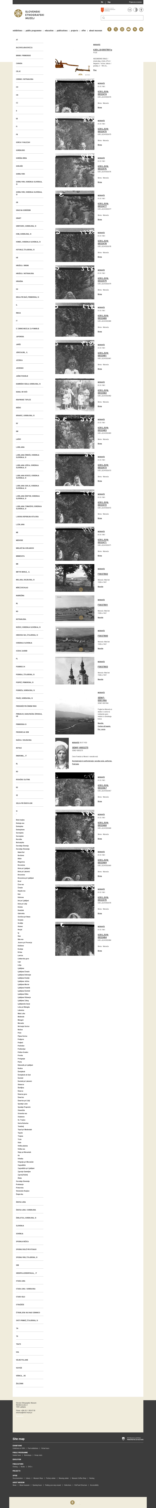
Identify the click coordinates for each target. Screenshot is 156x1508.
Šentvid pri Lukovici (25, 1081)
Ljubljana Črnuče (24, 972)
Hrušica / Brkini (22, 266)
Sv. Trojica (21, 1120)
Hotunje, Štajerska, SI (25, 250)
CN (17, 95)
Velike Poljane (22, 1360)
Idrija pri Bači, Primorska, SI (27, 297)
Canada (19, 63)
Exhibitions (17, 1446)
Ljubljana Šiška (23, 994)
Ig (18, 933)
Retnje (19, 748)
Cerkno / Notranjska (24, 79)
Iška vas (20, 939)
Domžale (21, 910)
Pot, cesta (101, 729)
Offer (15, 1476)
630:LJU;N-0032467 (103, 786)
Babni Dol (21, 852)
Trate (18, 1344)
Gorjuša (20, 920)
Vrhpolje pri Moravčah (25, 1162)
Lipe (19, 962)
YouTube (128, 28)
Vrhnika (20, 1159)
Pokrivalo (75, 764)
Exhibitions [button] (17, 30)
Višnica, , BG (21, 1376)
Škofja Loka (21, 1202)
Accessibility (94, 1485)
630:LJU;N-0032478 (103, 242)
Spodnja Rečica (22, 1242)
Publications (18, 1464)
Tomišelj (21, 1126)
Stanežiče (21, 1110)
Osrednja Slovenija (24, 643)
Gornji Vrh (20, 174)
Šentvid (20, 1078)
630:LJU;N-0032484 (103, 936)
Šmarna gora (22, 1094)
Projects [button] (74, 30)
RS (17, 787)
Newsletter (19, 1416)
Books (23, 1467)
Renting (91, 1478)
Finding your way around (53, 1485)
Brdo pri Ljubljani (24, 868)
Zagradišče (22, 1165)
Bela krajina (20, 820)
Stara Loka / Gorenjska (25, 1289)
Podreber (21, 1046)
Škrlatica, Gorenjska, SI (26, 1218)
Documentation (18, 1478)
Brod (19, 881)
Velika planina (23, 1146)
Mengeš (20, 1020)
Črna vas (21, 884)
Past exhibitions (33, 1448)
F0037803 (103, 666)
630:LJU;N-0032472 (103, 503)
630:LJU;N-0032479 (103, 279)
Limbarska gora (23, 959)
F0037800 (103, 636)
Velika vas (21, 1149)
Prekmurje (20, 1184)
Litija (19, 965)
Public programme (20, 1453)
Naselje (100, 587)
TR (17, 1336)
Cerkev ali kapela (104, 726)
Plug (94, 70)
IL (16, 305)
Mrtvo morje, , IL (23, 572)
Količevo (21, 946)
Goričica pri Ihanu (24, 917)
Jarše (18, 344)
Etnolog (15, 1467)
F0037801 (103, 605)
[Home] (30, 20)
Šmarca (20, 1091)
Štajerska (19, 1194)
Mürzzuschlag (22, 588)
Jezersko (19, 368)
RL (17, 764)
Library (28, 1478)
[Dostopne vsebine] (141, 10)
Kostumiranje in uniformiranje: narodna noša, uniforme (92, 761)
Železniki (19, 1384)
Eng (109, 2)
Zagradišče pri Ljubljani (26, 1168)
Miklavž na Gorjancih (25, 548)
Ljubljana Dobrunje (24, 975)
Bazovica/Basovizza (24, 48)
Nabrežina (20, 596)
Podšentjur (22, 1049)
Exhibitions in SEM (19, 1448)
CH (17, 87)
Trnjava (20, 1136)
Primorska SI (21, 724)
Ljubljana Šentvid (24, 991)
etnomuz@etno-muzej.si (24, 1413)
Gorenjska (19, 833)
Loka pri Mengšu (24, 1007)
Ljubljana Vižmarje (24, 997)
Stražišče (20, 1305)
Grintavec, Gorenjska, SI (26, 226)
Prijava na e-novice (135, 2)
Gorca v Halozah (23, 142)
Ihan (19, 936)
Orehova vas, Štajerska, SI (27, 635)
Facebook (109, 28)
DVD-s (30, 1467)
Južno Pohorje (22, 376)
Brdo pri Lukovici (24, 872)
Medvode (19, 540)
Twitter (116, 28)
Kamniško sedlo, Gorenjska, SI (28, 384)
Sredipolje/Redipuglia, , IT (26, 1273)
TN (17, 1328)
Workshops (27, 1455)
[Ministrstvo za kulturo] (132, 1439)
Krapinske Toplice (23, 400)
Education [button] (49, 30)
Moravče (21, 1023)
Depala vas (21, 891)
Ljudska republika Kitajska (27, 517)
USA (17, 1352)
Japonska (20, 337)
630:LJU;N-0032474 (103, 92)
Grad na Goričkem (23, 210)
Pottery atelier (51, 1478)
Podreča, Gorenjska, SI (25, 690)
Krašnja (20, 949)
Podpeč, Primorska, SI (24, 682)
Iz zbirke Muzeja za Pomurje (27, 329)
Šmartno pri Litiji (24, 1101)
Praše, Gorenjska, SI (24, 698)
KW (17, 431)
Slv (102, 2)
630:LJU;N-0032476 (103, 167)
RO (17, 772)
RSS (134, 28)
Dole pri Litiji (22, 904)
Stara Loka (20, 1281)
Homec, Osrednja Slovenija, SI (28, 242)
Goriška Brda (21, 158)
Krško (18, 408)
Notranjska (20, 842)
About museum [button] (95, 30)
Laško (18, 439)
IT (17, 321)
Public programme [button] (33, 30)
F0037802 (103, 574)
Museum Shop (38, 1478)
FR (17, 134)
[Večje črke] (130, 10)
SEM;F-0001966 (102, 699)
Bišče (20, 859)
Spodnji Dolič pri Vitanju (26, 1249)
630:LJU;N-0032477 (103, 205)
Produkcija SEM (22, 732)
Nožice (20, 1030)
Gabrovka (21, 913)
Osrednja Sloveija (22, 846)
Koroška (19, 839)
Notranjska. (21, 619)
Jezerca (19, 360)
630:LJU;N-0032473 (103, 466)
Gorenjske (20, 836)
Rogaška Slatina (23, 780)
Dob (19, 894)
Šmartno (21, 1097)
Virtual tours (45, 1448)
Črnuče (20, 888)
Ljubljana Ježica (23, 981)
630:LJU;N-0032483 (103, 429)
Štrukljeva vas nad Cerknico (28, 1313)
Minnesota (20, 556)
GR (17, 202)
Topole (20, 1133)
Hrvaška (19, 281)
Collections (67, 1485)
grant (18, 218)
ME (17, 532)
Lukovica (21, 1010)
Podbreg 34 (20, 667)
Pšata (20, 1062)
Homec (20, 926)
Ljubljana (20, 447)
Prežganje (21, 1059)
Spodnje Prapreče (24, 1107)
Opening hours (37, 1485)
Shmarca (21, 1084)
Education (17, 1459)
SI (16, 811)
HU (17, 289)
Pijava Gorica (22, 1036)
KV (17, 423)
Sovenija (19, 1234)
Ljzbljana (20, 524)
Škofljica (21, 1088)
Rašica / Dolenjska (24, 740)
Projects (16, 1471)
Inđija (18, 313)
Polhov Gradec (23, 1052)
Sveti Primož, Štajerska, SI (27, 1320)
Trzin (19, 1139)
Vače (19, 1143)
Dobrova (21, 897)
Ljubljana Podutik (24, 988)
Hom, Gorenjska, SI (23, 234)
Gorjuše (19, 166)
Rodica (20, 1068)
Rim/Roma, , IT (21, 756)
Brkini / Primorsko (23, 56)
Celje (18, 71)
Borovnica (21, 865)
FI (16, 127)
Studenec (21, 1117)
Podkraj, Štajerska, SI (25, 675)
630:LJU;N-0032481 (103, 354)
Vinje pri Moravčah (24, 1152)
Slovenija (20, 1226)
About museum (18, 1482)
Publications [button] (62, 30)
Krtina (20, 952)
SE (17, 795)
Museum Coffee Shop (79, 1478)
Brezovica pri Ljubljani (26, 878)
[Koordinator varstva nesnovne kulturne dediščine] (114, 10)
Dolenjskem (20, 830)
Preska (20, 1055)
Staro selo (20, 1297)
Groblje (20, 923)
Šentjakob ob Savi (24, 1075)
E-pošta (141, 28)
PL (17, 659)
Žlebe (20, 1178)
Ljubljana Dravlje (24, 978)
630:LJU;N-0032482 (103, 391)
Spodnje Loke (23, 1104)
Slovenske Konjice (22, 1191)
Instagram (122, 28)
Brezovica (21, 875)
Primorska (19, 1188)
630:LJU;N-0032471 (103, 541)
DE (17, 119)
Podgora (21, 1039)
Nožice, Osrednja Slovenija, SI (28, 627)
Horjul (20, 930)
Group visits (38, 1455)
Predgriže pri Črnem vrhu (26, 706)
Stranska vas (22, 1113)
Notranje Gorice (23, 1026)
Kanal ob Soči (21, 392)
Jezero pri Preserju (25, 943)
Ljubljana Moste (23, 984)
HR (17, 258)
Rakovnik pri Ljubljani (25, 1065)
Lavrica (20, 955)
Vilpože (19, 1368)
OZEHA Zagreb (21, 651)
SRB (17, 1265)
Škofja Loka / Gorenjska (26, 1210)
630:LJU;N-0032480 (103, 317)
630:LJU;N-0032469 (103, 861)
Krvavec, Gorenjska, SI (25, 416)
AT (17, 40)
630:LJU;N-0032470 (103, 898)
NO (17, 611)
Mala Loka (21, 1014)
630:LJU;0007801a (102, 49)
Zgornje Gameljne (24, 1172)
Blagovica (21, 862)
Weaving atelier (64, 1478)
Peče (19, 1033)
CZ (17, 103)
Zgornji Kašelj (23, 1175)
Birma (100, 108)
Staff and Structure (80, 1485)
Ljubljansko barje (24, 1004)
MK (17, 564)
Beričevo (21, 855)
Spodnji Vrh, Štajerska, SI (26, 1257)
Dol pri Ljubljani (23, 901)
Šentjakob (21, 1072)
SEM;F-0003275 (80, 747)
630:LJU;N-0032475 (103, 130)
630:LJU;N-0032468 (103, 824)
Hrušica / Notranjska (25, 273)
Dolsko (20, 907)
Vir (19, 1155)
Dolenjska (19, 826)
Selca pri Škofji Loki (24, 803)
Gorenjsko (20, 150)
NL (17, 603)
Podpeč (20, 1043)
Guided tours (17, 1455)
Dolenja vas (20, 823)
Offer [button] (84, 30)
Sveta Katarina (23, 1123)
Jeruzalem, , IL (22, 352)
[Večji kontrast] (135, 10)
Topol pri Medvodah (25, 1130)
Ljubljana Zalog (23, 1001)
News (14, 1485)
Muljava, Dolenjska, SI (25, 580)
